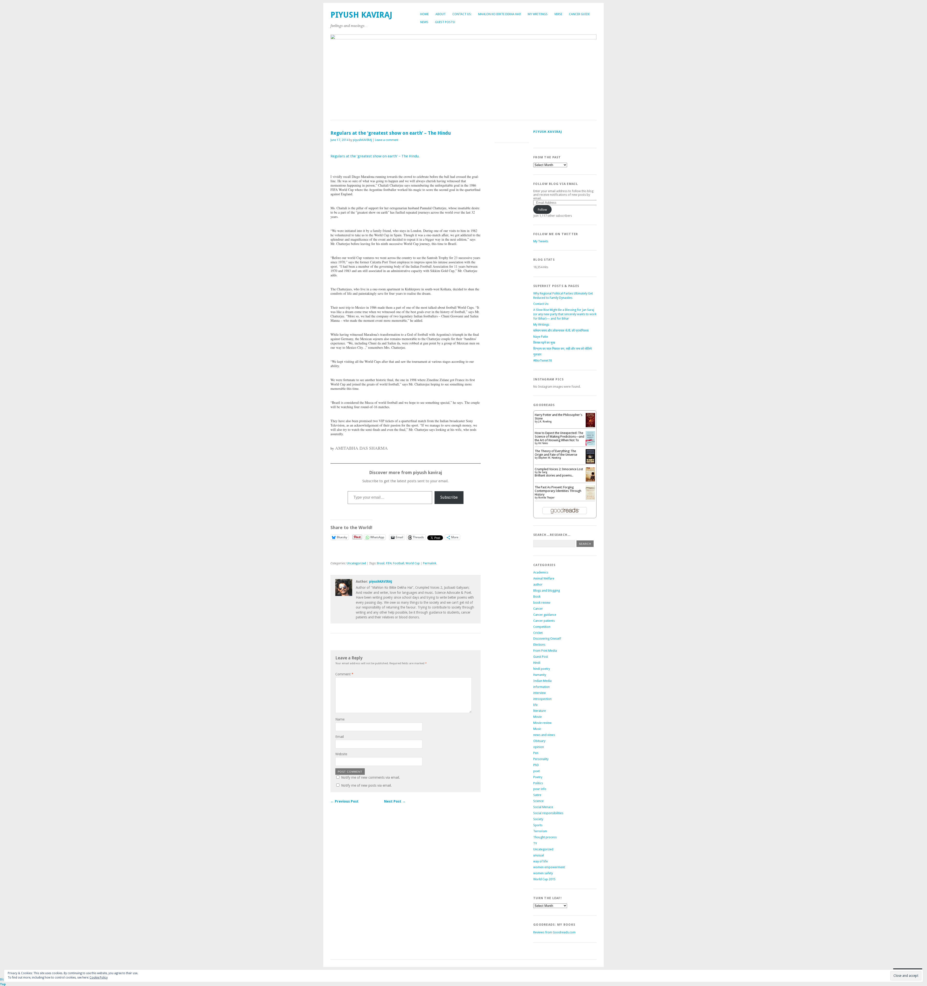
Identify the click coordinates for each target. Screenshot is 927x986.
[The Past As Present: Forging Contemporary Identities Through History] (590, 499)
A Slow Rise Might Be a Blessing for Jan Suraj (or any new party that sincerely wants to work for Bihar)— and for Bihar (565, 314)
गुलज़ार (537, 354)
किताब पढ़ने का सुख (544, 342)
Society (538, 819)
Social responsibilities (548, 813)
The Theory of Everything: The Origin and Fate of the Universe (556, 452)
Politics (538, 783)
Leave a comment (386, 140)
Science (538, 801)
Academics (540, 572)
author (537, 584)
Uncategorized (356, 563)
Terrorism (540, 831)
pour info (539, 789)
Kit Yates (543, 443)
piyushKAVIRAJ (362, 140)
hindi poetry (541, 669)
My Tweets (540, 241)
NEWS (424, 22)
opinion (538, 747)
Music (537, 729)
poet (536, 771)
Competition (541, 627)
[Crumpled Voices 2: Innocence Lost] (590, 480)
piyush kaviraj (361, 15)
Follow (542, 209)
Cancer (538, 608)
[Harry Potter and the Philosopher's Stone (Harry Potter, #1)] (590, 426)
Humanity (539, 675)
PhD (536, 765)
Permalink (429, 563)
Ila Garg (542, 472)
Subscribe (449, 497)
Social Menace (543, 807)
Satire (537, 795)
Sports (537, 825)
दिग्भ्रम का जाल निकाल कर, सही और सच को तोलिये (562, 348)
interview (539, 693)
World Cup (413, 563)
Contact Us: (461, 14)
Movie (537, 717)
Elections (539, 644)
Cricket (538, 633)
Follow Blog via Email (555, 184)
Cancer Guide (579, 14)
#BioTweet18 (542, 360)
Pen (535, 753)
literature (539, 711)
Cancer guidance (544, 614)
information (541, 687)
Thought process (545, 837)
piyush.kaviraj (547, 131)
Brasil (381, 563)
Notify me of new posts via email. (366, 785)
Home (424, 14)
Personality (540, 759)
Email (339, 737)
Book (537, 596)
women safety (543, 873)
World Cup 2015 (544, 879)
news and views (544, 735)
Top (3, 984)
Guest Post (540, 656)
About (440, 14)
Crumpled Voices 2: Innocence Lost (559, 469)
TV (535, 843)
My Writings (538, 14)
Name (339, 719)
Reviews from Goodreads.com (554, 932)
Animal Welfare (543, 578)
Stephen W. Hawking (549, 457)
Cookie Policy (99, 977)
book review (541, 602)
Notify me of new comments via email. (370, 777)
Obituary (539, 741)
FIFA (389, 563)
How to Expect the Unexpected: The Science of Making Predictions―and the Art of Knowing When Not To (559, 436)
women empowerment (549, 867)
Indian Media (542, 681)
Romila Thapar (546, 497)
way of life (540, 861)
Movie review (542, 723)
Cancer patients (544, 620)
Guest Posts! (445, 22)
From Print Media (545, 650)
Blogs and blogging (546, 590)
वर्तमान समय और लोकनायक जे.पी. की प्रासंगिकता (561, 330)
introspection (542, 699)
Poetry (537, 777)
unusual (538, 855)
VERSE (558, 14)
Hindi (536, 662)
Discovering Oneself (547, 638)
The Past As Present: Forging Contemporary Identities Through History (558, 490)
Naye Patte (540, 336)
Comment (344, 674)
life (535, 705)
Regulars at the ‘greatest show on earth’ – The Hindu (374, 156)
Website (341, 754)
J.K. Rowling (544, 421)
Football (398, 563)
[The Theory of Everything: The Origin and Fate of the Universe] (590, 463)
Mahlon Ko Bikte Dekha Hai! (499, 14)
